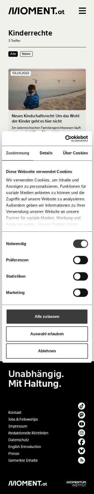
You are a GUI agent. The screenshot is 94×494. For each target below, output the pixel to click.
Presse (13, 453)
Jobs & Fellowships (23, 419)
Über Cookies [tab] (75, 153)
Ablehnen (47, 351)
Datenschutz (18, 440)
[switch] (80, 260)
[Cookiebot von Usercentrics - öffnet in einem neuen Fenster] (66, 138)
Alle (13, 54)
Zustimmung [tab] (17, 153)
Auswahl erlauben (47, 334)
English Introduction (24, 447)
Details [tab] (46, 153)
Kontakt (14, 412)
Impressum (17, 426)
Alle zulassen (47, 316)
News (26, 54)
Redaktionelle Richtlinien (28, 433)
